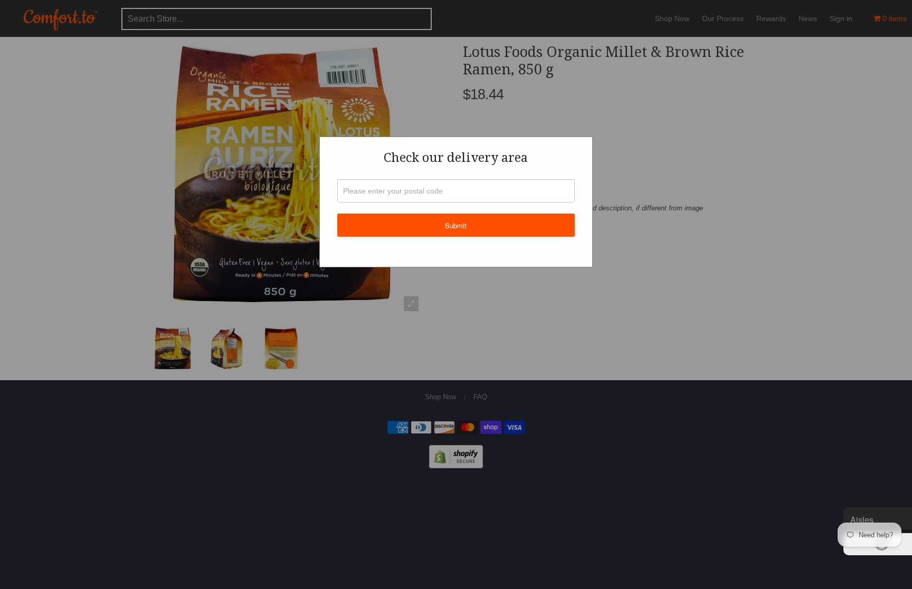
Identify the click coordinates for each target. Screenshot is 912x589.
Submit (456, 225)
